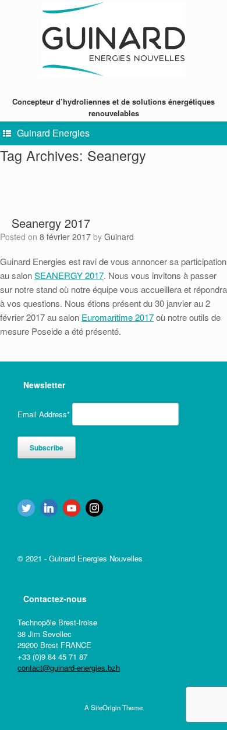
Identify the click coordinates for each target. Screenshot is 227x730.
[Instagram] (94, 508)
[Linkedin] (49, 508)
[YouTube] (71, 508)
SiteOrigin (105, 707)
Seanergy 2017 (51, 222)
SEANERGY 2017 (69, 275)
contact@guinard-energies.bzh (68, 667)
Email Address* (43, 414)
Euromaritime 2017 (117, 317)
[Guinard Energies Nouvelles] (113, 39)
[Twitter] (26, 508)
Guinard (119, 236)
